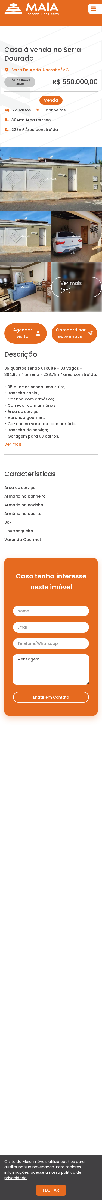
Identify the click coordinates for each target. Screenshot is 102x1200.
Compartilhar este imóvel (71, 333)
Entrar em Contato (51, 697)
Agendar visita (22, 333)
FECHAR (51, 1190)
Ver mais (13, 444)
